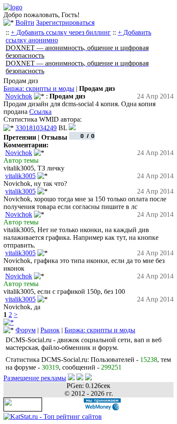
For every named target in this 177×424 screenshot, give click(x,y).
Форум (25, 330)
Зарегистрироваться (65, 22)
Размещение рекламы (34, 378)
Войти (24, 22)
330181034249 (36, 127)
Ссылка (40, 111)
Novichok (18, 96)
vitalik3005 (20, 175)
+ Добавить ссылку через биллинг (61, 32)
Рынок (50, 330)
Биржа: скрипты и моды (38, 88)
